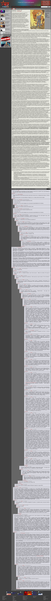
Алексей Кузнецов (20, 194)
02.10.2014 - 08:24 (27, 458)
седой (18, 190)
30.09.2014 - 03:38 (22, 289)
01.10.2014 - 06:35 (16, 487)
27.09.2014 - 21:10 (14, 190)
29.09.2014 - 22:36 (20, 284)
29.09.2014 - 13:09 (17, 205)
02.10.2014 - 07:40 (27, 359)
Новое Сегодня (25, 596)
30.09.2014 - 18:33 (23, 470)
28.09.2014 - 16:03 (16, 199)
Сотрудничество (45, 598)
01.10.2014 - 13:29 (17, 501)
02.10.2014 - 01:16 (27, 352)
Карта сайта (35, 596)
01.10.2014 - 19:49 (27, 340)
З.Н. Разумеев (23, 218)
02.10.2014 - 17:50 (27, 372)
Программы (47, 13)
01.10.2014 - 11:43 (22, 232)
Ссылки (44, 597)
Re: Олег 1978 (26, 205)
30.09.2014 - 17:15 (20, 481)
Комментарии (25, 599)
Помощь (34, 597)
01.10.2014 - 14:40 (19, 505)
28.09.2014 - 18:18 (16, 214)
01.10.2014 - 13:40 (27, 390)
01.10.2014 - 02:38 (27, 324)
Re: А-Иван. (26, 279)
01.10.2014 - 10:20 (27, 412)
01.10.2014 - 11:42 (27, 330)
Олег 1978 (20, 199)
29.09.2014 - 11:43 (14, 247)
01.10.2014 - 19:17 (20, 508)
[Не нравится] (12, 8)
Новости (24, 597)
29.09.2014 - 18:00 (19, 279)
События (46, 15)
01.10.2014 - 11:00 (15, 514)
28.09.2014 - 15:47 (14, 194)
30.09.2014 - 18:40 (19, 221)
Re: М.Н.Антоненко (24, 268)
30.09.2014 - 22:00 (25, 475)
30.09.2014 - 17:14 (23, 293)
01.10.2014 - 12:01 (27, 334)
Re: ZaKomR (36, 330)
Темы (13, 597)
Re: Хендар (27, 218)
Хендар (20, 214)
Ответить (13, 198)
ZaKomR (31, 324)
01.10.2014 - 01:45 (17, 484)
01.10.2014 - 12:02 (17, 533)
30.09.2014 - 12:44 (22, 466)
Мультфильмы (4, 598)
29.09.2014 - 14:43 (16, 271)
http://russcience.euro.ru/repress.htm (30, 382)
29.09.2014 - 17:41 (17, 275)
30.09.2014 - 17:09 (17, 218)
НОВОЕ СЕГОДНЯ (5, 8)
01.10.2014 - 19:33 (20, 577)
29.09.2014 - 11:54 (15, 268)
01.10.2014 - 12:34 (27, 429)
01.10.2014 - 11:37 (20, 226)
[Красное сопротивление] (35, 594)
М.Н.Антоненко (19, 247)
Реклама (44, 599)
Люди (46, 16)
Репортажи (4, 596)
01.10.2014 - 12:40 (19, 565)
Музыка (3, 599)
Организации (47, 17)
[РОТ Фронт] (8, 592)
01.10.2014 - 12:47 (19, 580)
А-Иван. (22, 205)
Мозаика (3, 597)
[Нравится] (15, 8)
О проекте (44, 596)
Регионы (24, 598)
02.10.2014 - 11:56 (23, 241)
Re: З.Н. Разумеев (27, 221)
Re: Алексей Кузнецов (26, 199)
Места (46, 14)
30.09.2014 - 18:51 (25, 299)
